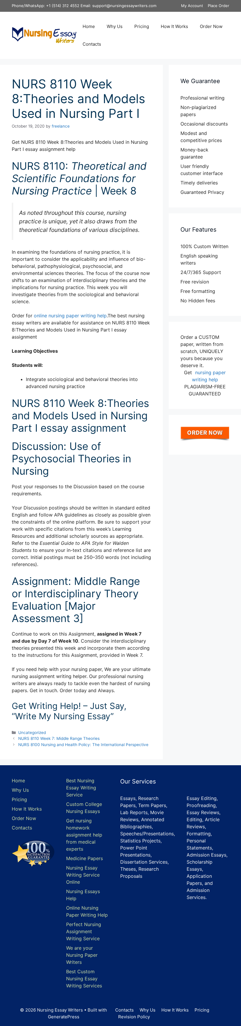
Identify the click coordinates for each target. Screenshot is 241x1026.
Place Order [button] (218, 5)
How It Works (174, 26)
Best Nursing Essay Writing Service (81, 788)
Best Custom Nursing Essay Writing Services (84, 979)
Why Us (115, 26)
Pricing (141, 26)
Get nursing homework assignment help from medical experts (84, 835)
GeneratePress (63, 1017)
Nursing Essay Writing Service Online (83, 875)
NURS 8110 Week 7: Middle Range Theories (59, 738)
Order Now (211, 26)
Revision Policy (134, 1017)
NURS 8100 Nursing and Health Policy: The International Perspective (83, 744)
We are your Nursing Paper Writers (82, 955)
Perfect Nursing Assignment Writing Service (83, 931)
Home (89, 26)
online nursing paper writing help (70, 316)
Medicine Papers (84, 858)
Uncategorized (32, 732)
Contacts (92, 44)
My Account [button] (192, 5)
